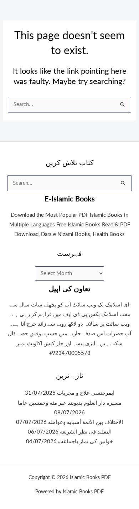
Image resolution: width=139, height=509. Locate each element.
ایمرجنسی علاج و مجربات (85, 393)
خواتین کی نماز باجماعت (85, 441)
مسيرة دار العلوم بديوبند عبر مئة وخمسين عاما (70, 403)
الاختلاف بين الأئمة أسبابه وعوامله (85, 422)
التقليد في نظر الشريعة (86, 432)
